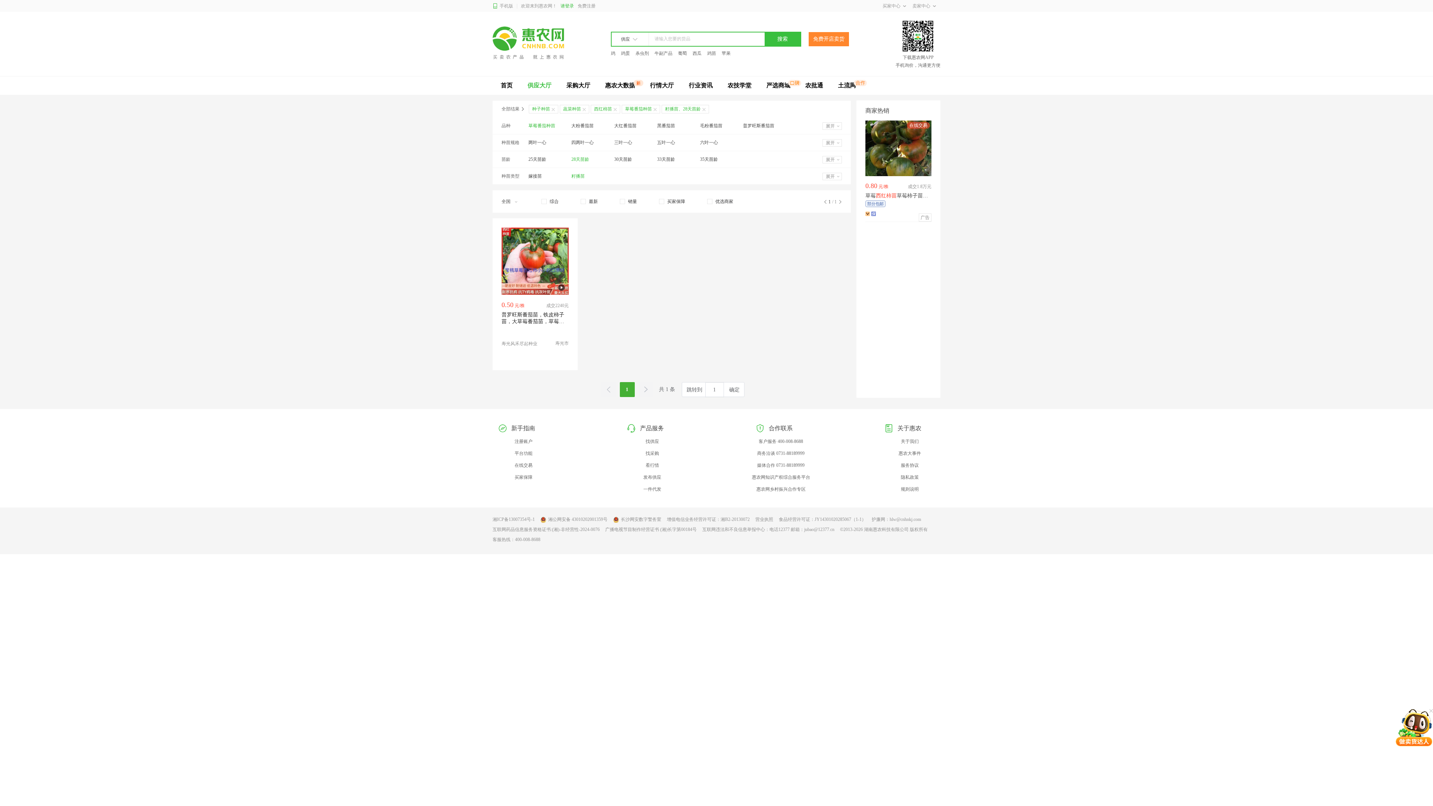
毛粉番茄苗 (711, 125)
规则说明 (910, 489)
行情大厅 (662, 85)
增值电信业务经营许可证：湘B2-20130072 (708, 519)
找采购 (652, 453)
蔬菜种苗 (572, 109)
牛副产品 (663, 53)
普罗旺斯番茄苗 (758, 125)
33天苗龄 (666, 159)
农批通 (814, 85)
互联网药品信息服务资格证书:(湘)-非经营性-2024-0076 (546, 529)
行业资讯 (701, 85)
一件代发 (652, 489)
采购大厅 (578, 85)
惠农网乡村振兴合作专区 (781, 489)
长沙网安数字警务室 (641, 519)
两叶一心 (537, 142)
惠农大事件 (910, 453)
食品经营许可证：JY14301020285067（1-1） (822, 519)
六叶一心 (709, 142)
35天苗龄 (709, 159)
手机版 (506, 6)
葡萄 (682, 53)
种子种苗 (541, 109)
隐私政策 (910, 477)
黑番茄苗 (666, 125)
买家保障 (524, 477)
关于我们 (910, 441)
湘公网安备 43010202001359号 (578, 519)
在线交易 (524, 465)
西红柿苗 (603, 109)
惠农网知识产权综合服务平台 (781, 477)
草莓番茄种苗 (541, 125)
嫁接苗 (535, 176)
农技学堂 (740, 85)
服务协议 (910, 465)
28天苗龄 (580, 159)
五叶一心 (666, 142)
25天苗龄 (537, 159)
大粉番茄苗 (582, 125)
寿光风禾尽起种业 (519, 343)
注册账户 (524, 441)
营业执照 (764, 519)
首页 (507, 85)
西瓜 (697, 53)
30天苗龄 (623, 159)
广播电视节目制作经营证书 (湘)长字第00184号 (651, 529)
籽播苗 (578, 176)
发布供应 (652, 477)
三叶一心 (623, 142)
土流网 (847, 85)
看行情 (652, 465)
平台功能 (524, 453)
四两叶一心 (582, 142)
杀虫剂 (642, 53)
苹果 (726, 53)
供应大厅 (540, 85)
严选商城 (778, 85)
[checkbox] (550, 201)
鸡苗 (711, 53)
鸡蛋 (625, 53)
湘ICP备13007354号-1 (514, 519)
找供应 (652, 441)
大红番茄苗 (625, 125)
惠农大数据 (620, 85)
